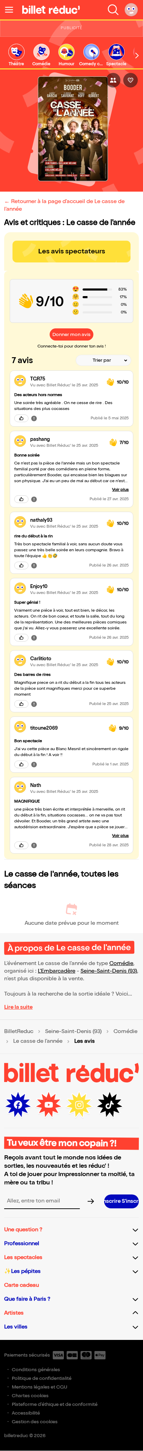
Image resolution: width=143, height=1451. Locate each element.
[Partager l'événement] (113, 80)
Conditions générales (36, 1370)
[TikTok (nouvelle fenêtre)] (110, 1105)
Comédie (121, 963)
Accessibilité (26, 1413)
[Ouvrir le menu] (11, 9)
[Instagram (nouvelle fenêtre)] (79, 1105)
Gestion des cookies (35, 1422)
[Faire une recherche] (113, 9)
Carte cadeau (21, 1285)
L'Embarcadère (56, 971)
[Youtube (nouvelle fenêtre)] (48, 1105)
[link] (16, 55)
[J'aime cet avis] (21, 418)
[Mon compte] (131, 9)
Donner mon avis (71, 334)
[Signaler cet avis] (34, 418)
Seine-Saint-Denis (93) (109, 971)
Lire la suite (18, 1007)
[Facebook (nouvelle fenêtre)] (18, 1105)
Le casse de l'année (37, 1041)
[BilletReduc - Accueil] (51, 10)
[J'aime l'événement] (130, 80)
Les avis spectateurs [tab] (71, 251)
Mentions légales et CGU (39, 1387)
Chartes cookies (30, 1396)
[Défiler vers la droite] (137, 55)
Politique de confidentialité (42, 1378)
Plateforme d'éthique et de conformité (55, 1404)
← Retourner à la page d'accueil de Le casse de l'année (64, 205)
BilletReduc (18, 1031)
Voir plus (120, 489)
